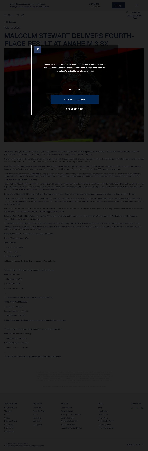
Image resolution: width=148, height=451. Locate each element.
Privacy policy (72, 74)
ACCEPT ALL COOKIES (74, 100)
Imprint (78, 74)
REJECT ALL (75, 89)
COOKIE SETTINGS (75, 109)
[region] (74, 80)
